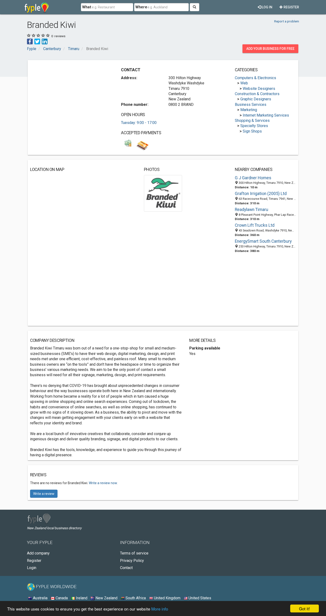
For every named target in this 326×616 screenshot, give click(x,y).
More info (159, 609)
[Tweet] (37, 41)
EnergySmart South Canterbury (263, 241)
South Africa (135, 598)
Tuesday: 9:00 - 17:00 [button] (139, 122)
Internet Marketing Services (266, 115)
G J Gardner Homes (253, 177)
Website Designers (259, 88)
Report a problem (286, 21)
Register (291, 7)
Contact (126, 567)
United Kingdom (166, 598)
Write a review (43, 494)
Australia (39, 598)
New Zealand (106, 598)
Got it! (304, 608)
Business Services (250, 104)
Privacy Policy (132, 560)
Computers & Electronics (255, 78)
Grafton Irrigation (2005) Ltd (261, 193)
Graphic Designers (255, 99)
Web (244, 83)
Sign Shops (252, 131)
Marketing (248, 110)
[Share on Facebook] (30, 41)
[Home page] (36, 7)
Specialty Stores (254, 125)
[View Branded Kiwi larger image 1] (163, 193)
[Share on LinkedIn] (44, 41)
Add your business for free (270, 49)
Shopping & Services (252, 120)
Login (31, 567)
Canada (61, 598)
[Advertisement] (70, 95)
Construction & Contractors (257, 94)
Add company (38, 553)
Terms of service (134, 553)
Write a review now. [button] (103, 483)
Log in (266, 7)
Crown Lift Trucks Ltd (254, 225)
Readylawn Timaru (251, 209)
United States (199, 598)
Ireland (81, 598)
